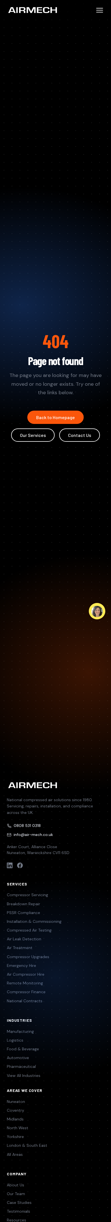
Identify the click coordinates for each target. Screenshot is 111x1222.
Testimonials (18, 1211)
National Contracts (24, 1000)
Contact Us (79, 435)
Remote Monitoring (25, 983)
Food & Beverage (23, 1048)
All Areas (15, 1154)
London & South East (27, 1145)
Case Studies (19, 1202)
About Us (15, 1184)
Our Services (33, 435)
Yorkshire (15, 1136)
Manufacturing (20, 1031)
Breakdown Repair (23, 903)
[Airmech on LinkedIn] (10, 865)
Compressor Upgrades (28, 956)
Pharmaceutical (21, 1066)
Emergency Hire (21, 965)
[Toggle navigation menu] (99, 10)
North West (17, 1127)
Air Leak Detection (24, 938)
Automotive (18, 1057)
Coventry (15, 1110)
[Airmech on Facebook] (20, 865)
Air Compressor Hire (25, 974)
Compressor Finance (26, 991)
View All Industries (23, 1075)
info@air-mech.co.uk (33, 834)
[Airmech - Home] (32, 10)
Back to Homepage (55, 417)
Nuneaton (16, 1101)
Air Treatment (19, 947)
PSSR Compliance (23, 912)
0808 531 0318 (27, 825)
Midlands (15, 1119)
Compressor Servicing (27, 894)
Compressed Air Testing (29, 930)
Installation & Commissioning (34, 921)
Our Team (16, 1193)
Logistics (15, 1040)
